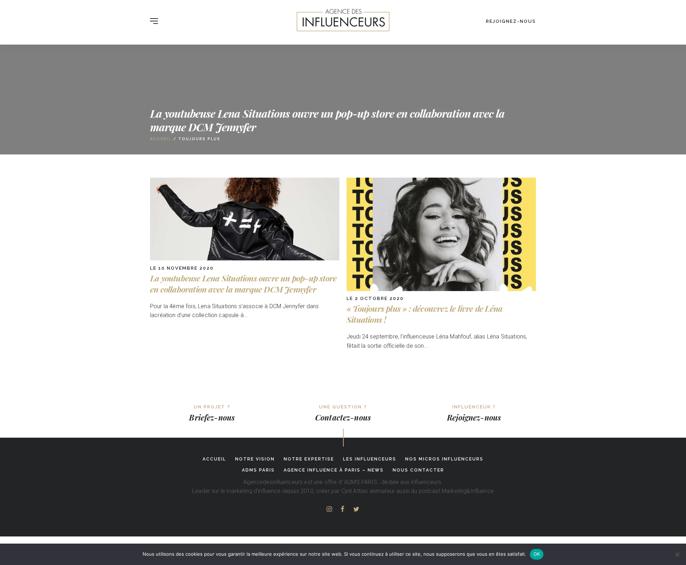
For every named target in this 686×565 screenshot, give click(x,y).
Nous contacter (418, 470)
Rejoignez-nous (511, 21)
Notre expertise (309, 459)
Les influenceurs (369, 459)
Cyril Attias (354, 491)
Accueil (161, 139)
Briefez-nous (212, 417)
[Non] (677, 554)
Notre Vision (255, 459)
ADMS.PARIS (360, 482)
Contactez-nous (343, 417)
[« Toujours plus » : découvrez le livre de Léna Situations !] (441, 289)
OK (536, 554)
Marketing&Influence (468, 491)
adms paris (258, 470)
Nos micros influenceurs (444, 459)
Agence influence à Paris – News (334, 470)
